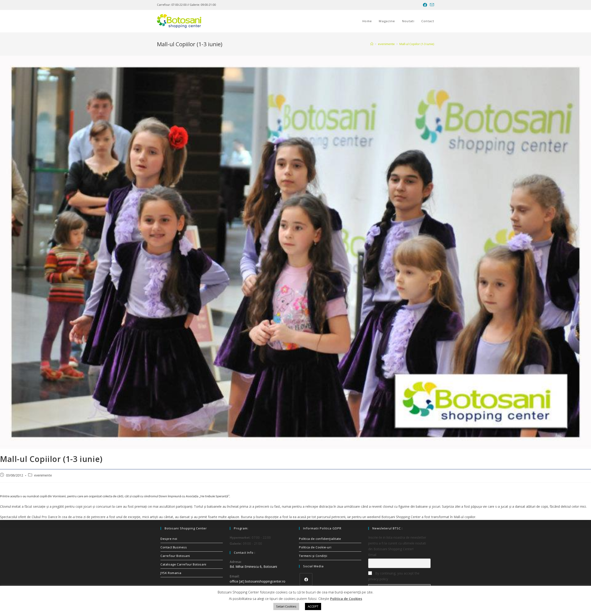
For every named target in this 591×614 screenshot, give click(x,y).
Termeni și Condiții (313, 556)
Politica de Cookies (346, 598)
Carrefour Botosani (175, 556)
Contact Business (173, 547)
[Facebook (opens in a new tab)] (425, 5)
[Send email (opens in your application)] (431, 5)
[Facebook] (306, 579)
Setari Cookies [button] (286, 606)
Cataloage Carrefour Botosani (183, 564)
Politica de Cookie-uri (315, 547)
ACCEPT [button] (313, 606)
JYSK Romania (170, 573)
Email (372, 555)
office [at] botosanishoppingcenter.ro (257, 581)
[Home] (371, 44)
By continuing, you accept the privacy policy (393, 576)
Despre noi (168, 539)
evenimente (43, 475)
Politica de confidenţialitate (320, 539)
